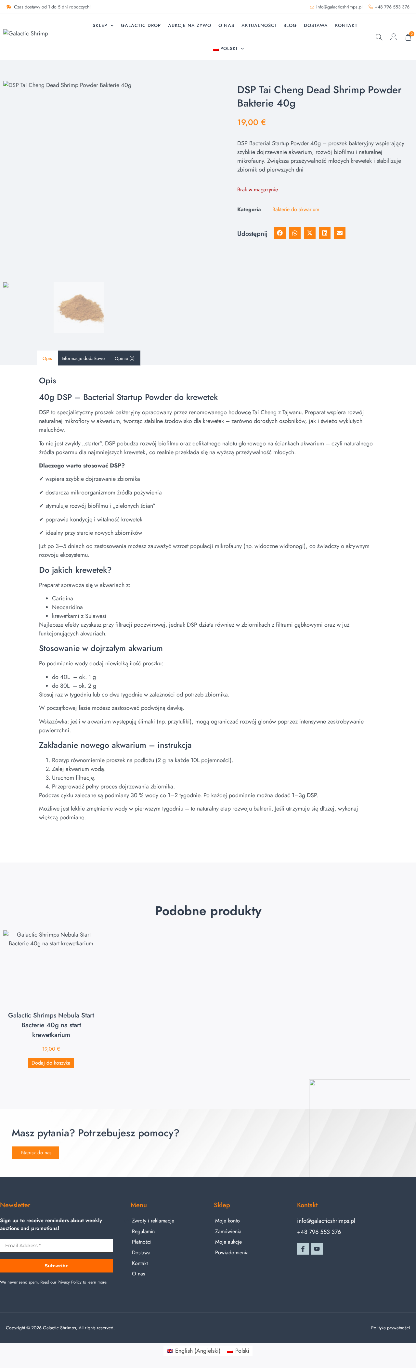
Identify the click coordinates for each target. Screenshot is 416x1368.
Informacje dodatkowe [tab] (83, 358)
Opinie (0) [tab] (125, 358)
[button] (379, 38)
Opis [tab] (47, 358)
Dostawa (316, 25)
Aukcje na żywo (189, 25)
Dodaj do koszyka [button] (51, 1063)
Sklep (100, 25)
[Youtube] (317, 1249)
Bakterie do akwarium (295, 209)
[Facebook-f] (303, 1249)
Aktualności (258, 25)
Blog (290, 25)
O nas (226, 25)
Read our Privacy (55, 1282)
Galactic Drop (141, 25)
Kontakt (346, 25)
